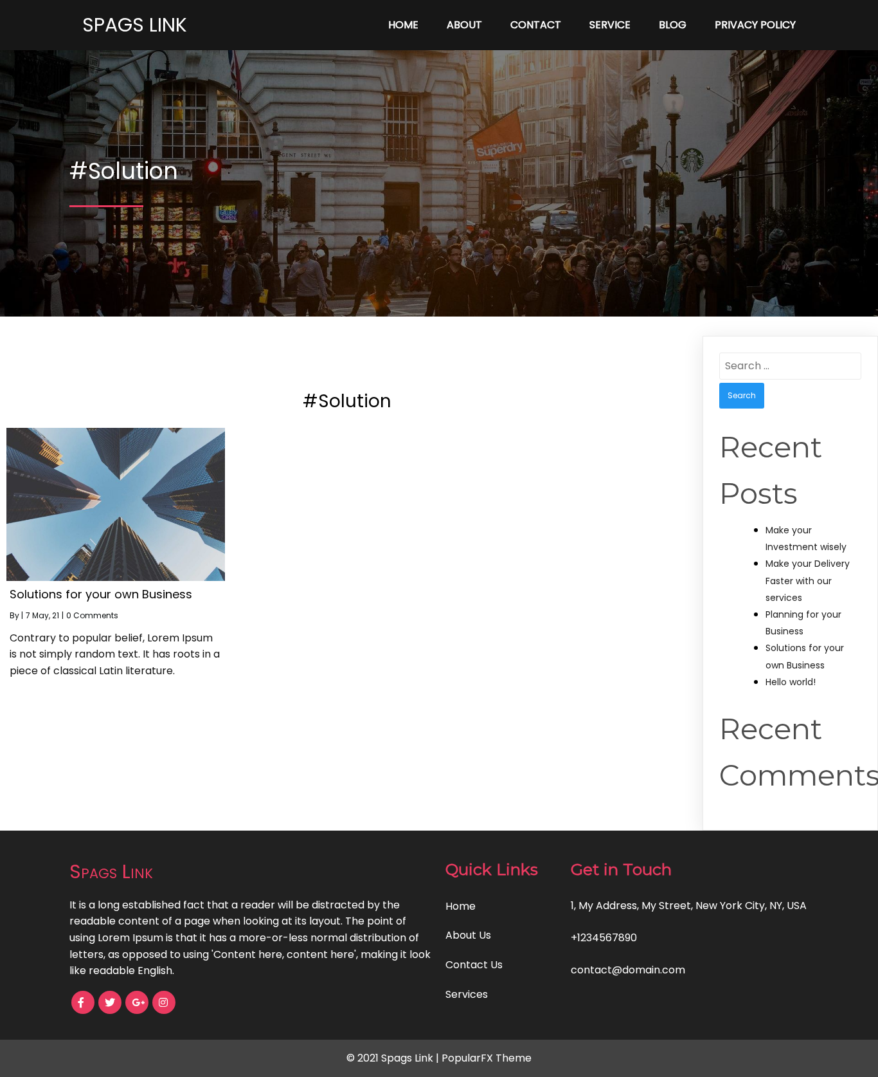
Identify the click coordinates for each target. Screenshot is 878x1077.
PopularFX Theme (487, 1058)
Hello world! (791, 682)
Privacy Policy (755, 24)
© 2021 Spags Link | (394, 1058)
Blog (672, 24)
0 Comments (92, 615)
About (464, 24)
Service (610, 24)
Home (403, 24)
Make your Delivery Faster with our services (808, 580)
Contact (535, 24)
